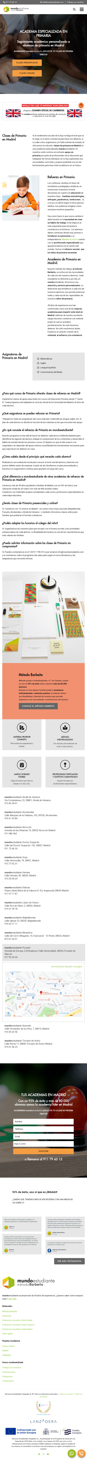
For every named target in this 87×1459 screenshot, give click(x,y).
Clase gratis (7, 1333)
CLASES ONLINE (27, 73)
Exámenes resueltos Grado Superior (18, 1325)
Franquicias (7, 1376)
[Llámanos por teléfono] (81, 1453)
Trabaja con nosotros (75, 2)
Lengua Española (48, 367)
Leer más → (13, 1299)
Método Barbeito (9, 1311)
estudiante (70, 239)
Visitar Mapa (64, 966)
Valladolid (6, 1355)
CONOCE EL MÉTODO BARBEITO (38, 706)
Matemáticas (46, 359)
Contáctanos (8, 1381)
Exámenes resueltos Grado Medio (17, 1329)
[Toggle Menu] (81, 9)
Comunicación (8, 1372)
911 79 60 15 (52, 1159)
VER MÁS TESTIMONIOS (69, 1261)
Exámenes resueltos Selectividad (17, 1320)
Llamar (54, 966)
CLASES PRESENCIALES (27, 63)
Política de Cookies (66, 1394)
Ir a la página (76, 966)
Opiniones (6, 1316)
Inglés (43, 363)
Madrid (5, 1350)
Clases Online (8, 1346)
